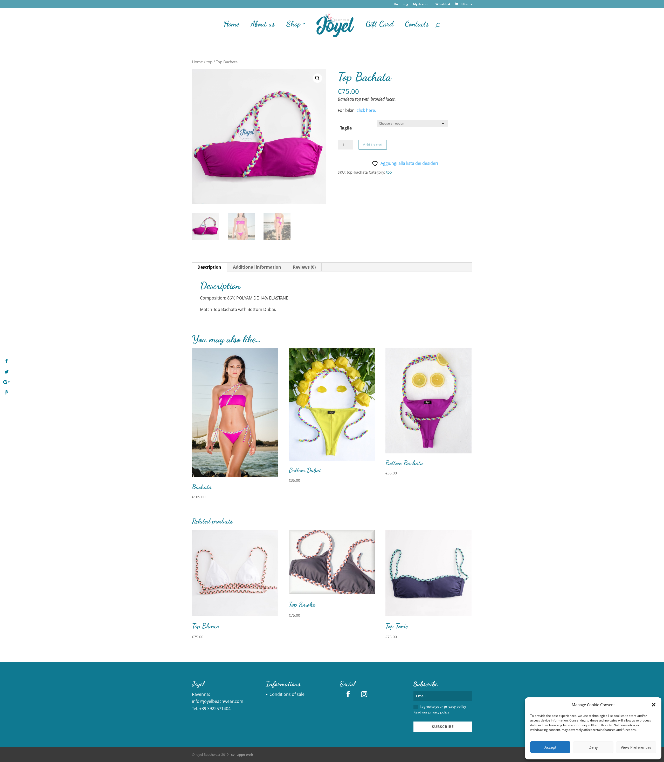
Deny (593, 747)
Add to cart (373, 144)
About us (263, 25)
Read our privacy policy (431, 712)
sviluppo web (242, 754)
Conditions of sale (287, 694)
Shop (293, 25)
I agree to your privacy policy (439, 709)
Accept (550, 747)
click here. (366, 110)
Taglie (346, 128)
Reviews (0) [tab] (304, 267)
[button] (653, 704)
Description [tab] (209, 267)
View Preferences (636, 747)
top (209, 61)
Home (231, 25)
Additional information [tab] (257, 267)
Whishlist (442, 4)
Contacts (417, 25)
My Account (422, 4)
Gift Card (379, 25)
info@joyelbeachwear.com (217, 701)
